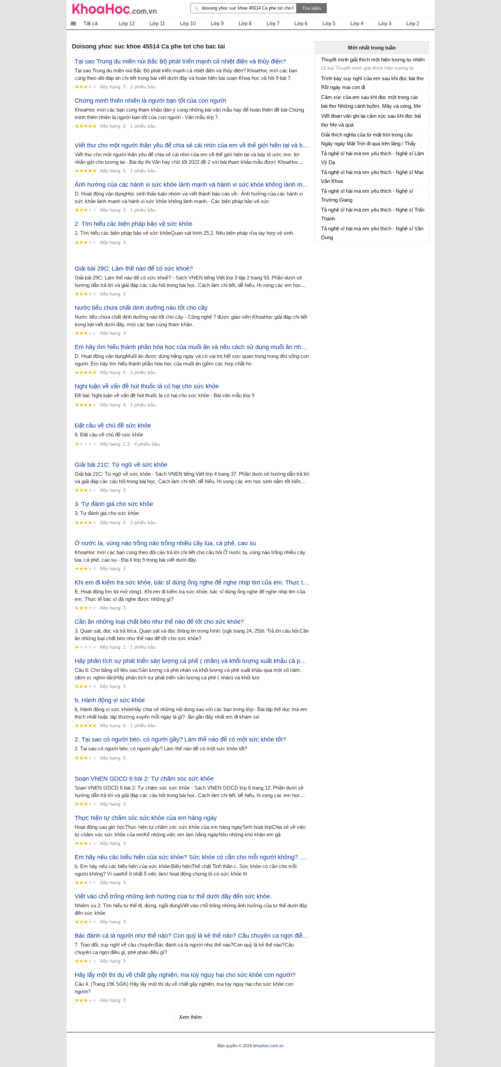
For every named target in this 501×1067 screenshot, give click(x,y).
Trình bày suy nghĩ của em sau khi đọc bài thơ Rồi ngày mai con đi (372, 82)
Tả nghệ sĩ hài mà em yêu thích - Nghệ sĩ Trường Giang (367, 195)
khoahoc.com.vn (268, 1045)
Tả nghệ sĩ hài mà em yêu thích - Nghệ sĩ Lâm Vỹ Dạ (372, 157)
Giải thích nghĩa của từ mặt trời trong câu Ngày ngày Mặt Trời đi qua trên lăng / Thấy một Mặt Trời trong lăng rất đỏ (368, 139)
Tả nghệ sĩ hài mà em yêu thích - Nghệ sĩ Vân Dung (372, 233)
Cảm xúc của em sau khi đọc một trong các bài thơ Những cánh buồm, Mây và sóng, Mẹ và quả (371, 101)
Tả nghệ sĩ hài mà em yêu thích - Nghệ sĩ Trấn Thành (372, 214)
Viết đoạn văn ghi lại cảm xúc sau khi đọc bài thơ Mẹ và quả (371, 120)
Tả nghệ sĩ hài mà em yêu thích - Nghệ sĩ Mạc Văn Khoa (372, 176)
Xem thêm (190, 1017)
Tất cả (90, 23)
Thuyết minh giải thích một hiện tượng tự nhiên (373, 59)
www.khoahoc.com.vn (114, 8)
